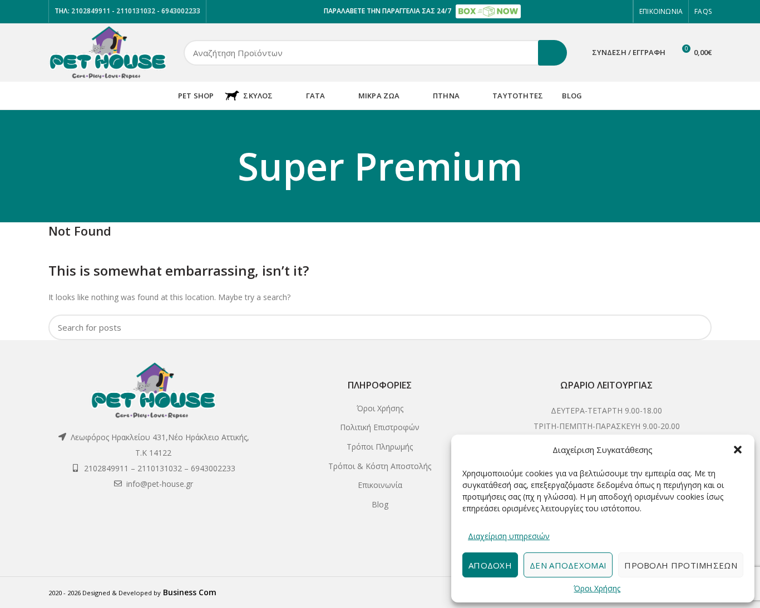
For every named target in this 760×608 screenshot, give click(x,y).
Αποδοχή (490, 565)
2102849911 (90, 11)
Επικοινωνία (380, 485)
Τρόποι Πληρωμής (380, 446)
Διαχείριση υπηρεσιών (509, 536)
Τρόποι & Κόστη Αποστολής (379, 466)
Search (552, 53)
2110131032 (136, 11)
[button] (737, 449)
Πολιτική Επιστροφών (380, 427)
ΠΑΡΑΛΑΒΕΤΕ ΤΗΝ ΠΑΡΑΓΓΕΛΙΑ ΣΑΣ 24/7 (388, 11)
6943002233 (180, 11)
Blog (380, 504)
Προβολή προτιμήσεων (680, 565)
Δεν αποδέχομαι (568, 565)
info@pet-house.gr (159, 484)
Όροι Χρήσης (597, 588)
